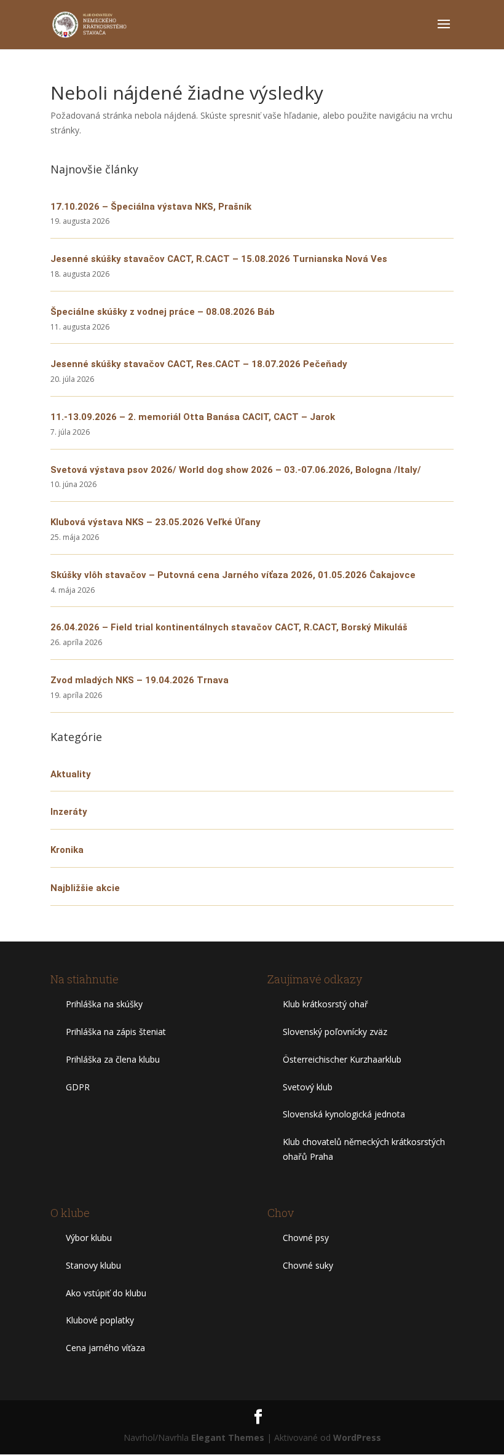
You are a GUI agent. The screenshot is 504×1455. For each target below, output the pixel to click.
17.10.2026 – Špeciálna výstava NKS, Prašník (150, 206)
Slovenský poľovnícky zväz (335, 1031)
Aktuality (70, 774)
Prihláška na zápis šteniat (116, 1031)
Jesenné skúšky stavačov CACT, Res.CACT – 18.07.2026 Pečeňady (198, 364)
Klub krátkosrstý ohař (325, 1004)
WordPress (357, 1437)
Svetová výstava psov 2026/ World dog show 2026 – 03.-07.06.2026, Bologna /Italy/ (235, 469)
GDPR (78, 1087)
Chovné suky (308, 1265)
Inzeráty (68, 811)
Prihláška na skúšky (104, 1004)
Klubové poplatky (100, 1320)
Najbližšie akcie (85, 888)
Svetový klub (308, 1087)
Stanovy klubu (93, 1265)
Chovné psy (306, 1237)
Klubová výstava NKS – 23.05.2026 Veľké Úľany (155, 522)
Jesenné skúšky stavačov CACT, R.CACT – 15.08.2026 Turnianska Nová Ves (218, 258)
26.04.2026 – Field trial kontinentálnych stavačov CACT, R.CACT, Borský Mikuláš (229, 627)
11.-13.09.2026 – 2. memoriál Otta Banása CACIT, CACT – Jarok (192, 416)
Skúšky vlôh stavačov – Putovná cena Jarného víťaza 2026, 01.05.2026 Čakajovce (232, 575)
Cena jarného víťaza (105, 1348)
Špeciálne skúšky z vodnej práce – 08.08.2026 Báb (162, 311)
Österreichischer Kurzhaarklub (342, 1059)
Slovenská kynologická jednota (344, 1114)
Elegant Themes (227, 1437)
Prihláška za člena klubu (113, 1059)
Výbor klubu (89, 1237)
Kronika (67, 849)
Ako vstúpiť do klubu (106, 1293)
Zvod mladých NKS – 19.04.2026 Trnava (139, 680)
